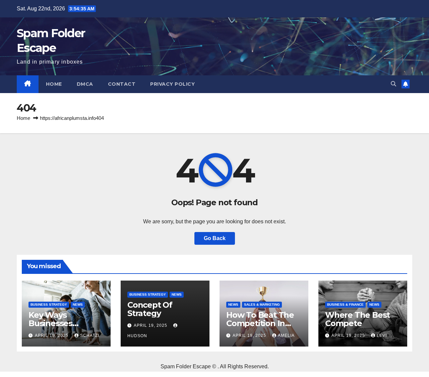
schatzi (89, 335)
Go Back (215, 238)
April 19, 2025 (52, 335)
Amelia (286, 335)
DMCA (85, 84)
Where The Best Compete (357, 319)
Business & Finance (345, 304)
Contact (122, 84)
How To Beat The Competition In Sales (260, 323)
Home (54, 84)
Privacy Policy (172, 84)
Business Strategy (48, 304)
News (78, 304)
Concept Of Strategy (149, 309)
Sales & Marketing (262, 304)
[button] (393, 84)
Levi (382, 335)
